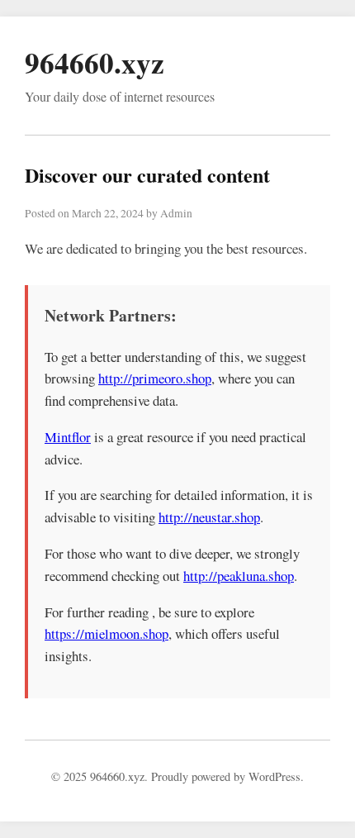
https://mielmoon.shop (106, 633)
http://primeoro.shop (154, 378)
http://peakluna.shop (238, 575)
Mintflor (68, 436)
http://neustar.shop (209, 516)
